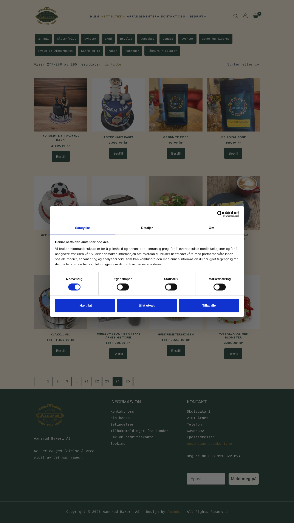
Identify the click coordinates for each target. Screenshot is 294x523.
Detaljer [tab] (147, 228)
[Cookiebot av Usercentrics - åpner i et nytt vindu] (220, 214)
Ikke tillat (85, 305)
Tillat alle (209, 305)
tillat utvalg (147, 305)
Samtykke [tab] (82, 228)
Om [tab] (211, 228)
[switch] (123, 287)
